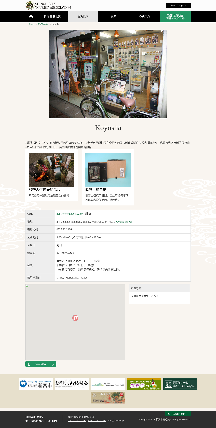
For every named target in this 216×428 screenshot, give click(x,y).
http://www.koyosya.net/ (70, 213)
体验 (113, 16)
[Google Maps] (123, 221)
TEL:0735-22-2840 (77, 420)
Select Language (178, 5)
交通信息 (144, 16)
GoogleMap (40, 364)
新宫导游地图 (175, 17)
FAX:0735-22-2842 (97, 420)
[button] (75, 318)
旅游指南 (83, 16)
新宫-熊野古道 (52, 16)
